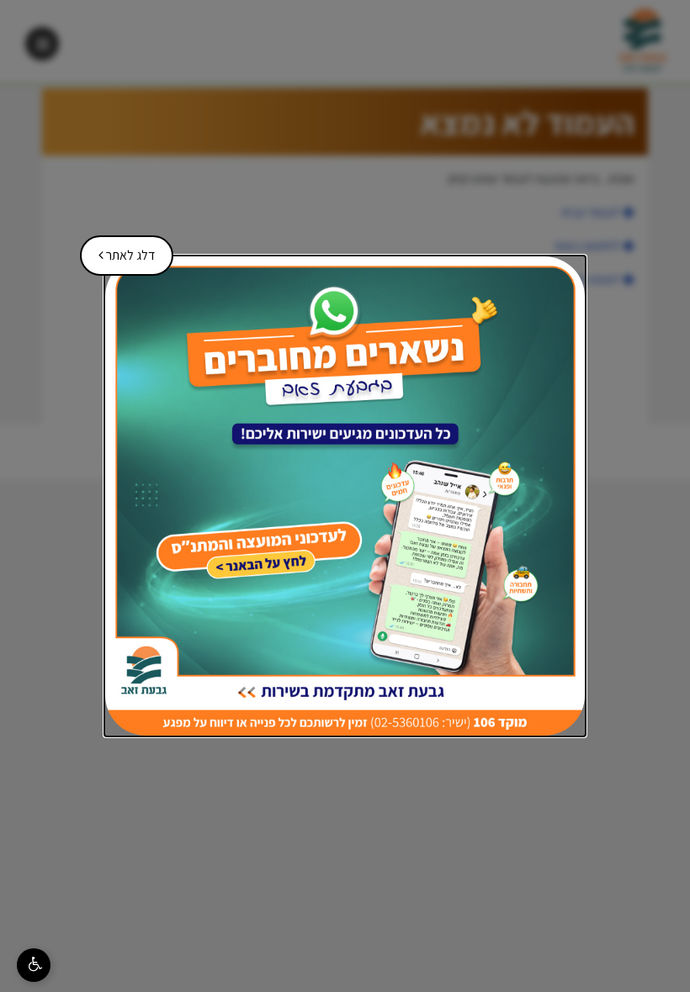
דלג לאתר (121, 249)
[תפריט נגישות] (33, 965)
